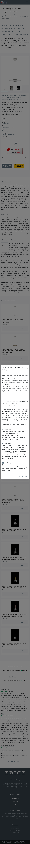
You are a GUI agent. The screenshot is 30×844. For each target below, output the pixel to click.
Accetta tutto (6, 396)
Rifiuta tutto (14, 396)
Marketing (8, 463)
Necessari (8, 429)
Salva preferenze (23, 476)
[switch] (3, 443)
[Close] (27, 368)
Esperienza (8, 443)
